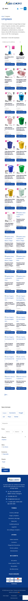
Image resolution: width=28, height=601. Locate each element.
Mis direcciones (14, 569)
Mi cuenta (14, 560)
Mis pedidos (14, 566)
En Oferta (5, 447)
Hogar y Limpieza (14, 515)
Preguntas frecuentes (14, 545)
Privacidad (14, 595)
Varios (16, 417)
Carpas (4, 413)
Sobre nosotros (14, 539)
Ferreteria (12, 413)
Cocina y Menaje (14, 513)
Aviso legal (5, 595)
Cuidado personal (14, 524)
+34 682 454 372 (12, 496)
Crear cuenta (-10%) (14, 563)
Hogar (21, 413)
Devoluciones (14, 551)
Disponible (5, 454)
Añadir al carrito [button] (10, 64)
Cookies (21, 595)
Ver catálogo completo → (14, 530)
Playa (9, 417)
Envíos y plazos (14, 548)
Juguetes (14, 527)
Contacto (14, 542)
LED (4, 417)
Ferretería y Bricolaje (14, 518)
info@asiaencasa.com (14, 499)
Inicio (3, 16)
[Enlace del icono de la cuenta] (17, 8)
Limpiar (6, 470)
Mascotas (14, 521)
